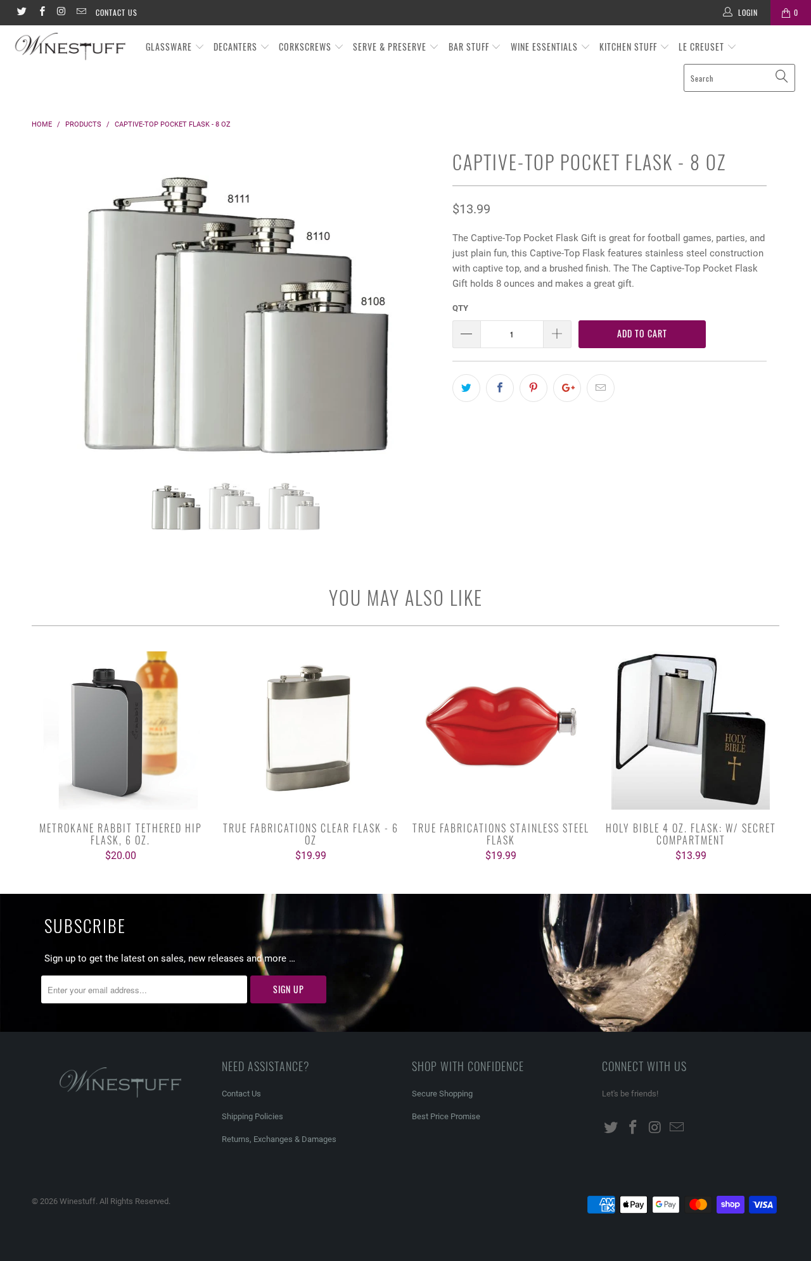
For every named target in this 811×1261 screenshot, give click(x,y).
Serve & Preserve (391, 46)
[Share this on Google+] (567, 388)
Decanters (237, 46)
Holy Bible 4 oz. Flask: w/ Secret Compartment (690, 730)
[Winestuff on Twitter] (21, 12)
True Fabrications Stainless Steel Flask (500, 730)
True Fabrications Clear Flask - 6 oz (310, 730)
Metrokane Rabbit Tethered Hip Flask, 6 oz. (120, 730)
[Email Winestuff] (80, 12)
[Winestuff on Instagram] (61, 12)
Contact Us (116, 12)
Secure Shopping (442, 1093)
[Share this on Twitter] (466, 388)
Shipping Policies (252, 1116)
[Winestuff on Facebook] (40, 12)
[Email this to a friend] (601, 388)
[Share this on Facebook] (500, 388)
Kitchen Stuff (629, 46)
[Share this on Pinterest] (533, 388)
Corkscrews (306, 46)
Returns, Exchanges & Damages (279, 1139)
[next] (417, 312)
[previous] (53, 312)
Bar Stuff (470, 46)
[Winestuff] (71, 47)
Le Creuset (703, 46)
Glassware (170, 46)
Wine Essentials (545, 46)
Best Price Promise (446, 1116)
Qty (460, 308)
